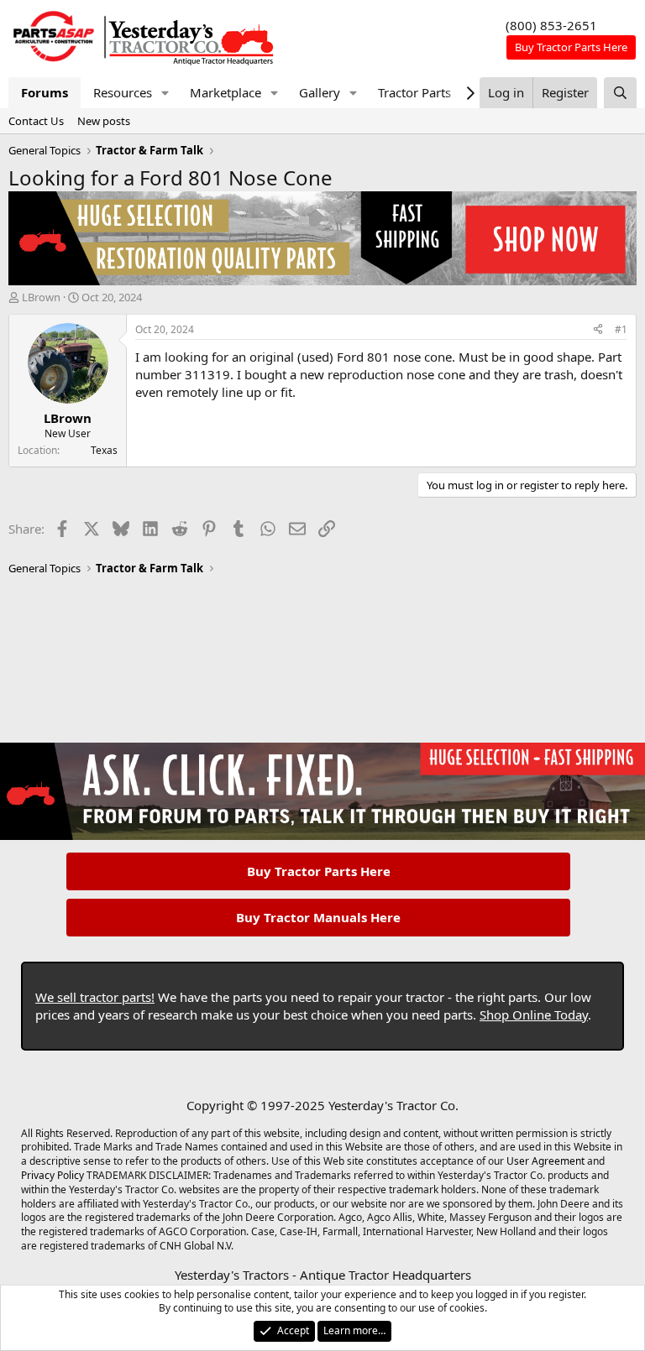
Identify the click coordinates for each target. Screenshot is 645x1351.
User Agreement (545, 1161)
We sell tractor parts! (95, 996)
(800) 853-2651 (551, 25)
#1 (621, 329)
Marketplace (225, 92)
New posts (103, 120)
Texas (104, 450)
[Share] (598, 330)
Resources (122, 92)
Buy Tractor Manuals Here (318, 917)
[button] (165, 92)
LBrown (41, 297)
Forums (44, 92)
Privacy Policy (52, 1175)
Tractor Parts (414, 92)
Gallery (319, 92)
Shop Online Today (534, 1014)
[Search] (620, 92)
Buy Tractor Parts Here (319, 871)
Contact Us (36, 120)
